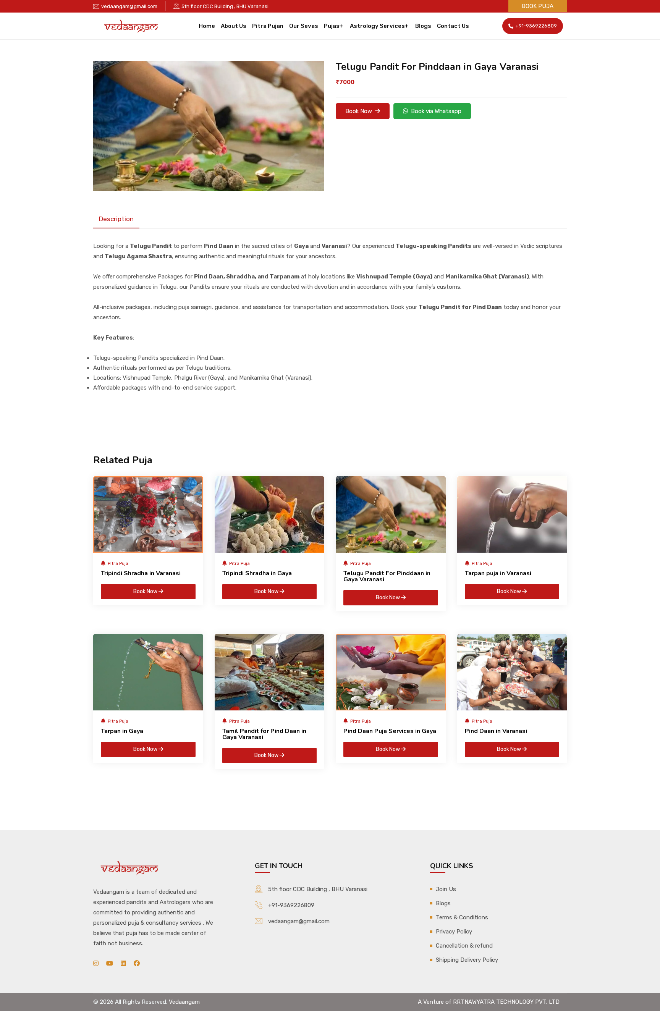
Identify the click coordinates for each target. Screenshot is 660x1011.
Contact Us (453, 26)
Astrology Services (377, 26)
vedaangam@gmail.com (129, 6)
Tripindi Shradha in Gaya (257, 573)
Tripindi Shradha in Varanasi (141, 573)
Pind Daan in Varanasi (496, 731)
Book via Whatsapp (434, 111)
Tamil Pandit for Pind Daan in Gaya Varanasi (264, 734)
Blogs (423, 26)
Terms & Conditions (462, 917)
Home (207, 26)
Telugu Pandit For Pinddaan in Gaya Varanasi (386, 576)
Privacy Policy (454, 931)
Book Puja (537, 6)
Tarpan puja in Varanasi (498, 573)
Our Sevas (303, 26)
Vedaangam (184, 1001)
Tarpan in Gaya (122, 731)
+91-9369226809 (536, 26)
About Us (233, 26)
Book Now (360, 111)
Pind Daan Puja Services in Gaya (389, 731)
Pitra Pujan (267, 26)
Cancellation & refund (464, 945)
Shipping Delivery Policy (467, 959)
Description (116, 219)
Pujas (332, 26)
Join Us (446, 889)
